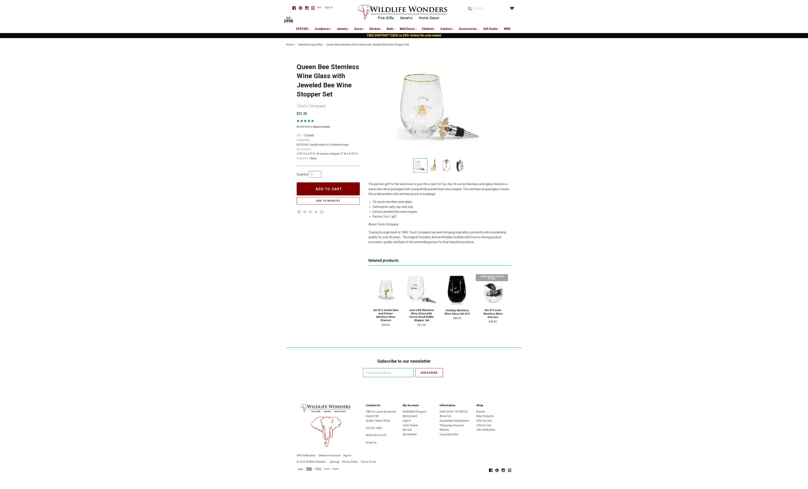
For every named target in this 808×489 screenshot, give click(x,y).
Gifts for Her (483, 425)
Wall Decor (408, 29)
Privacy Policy (350, 461)
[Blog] (313, 8)
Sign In (407, 420)
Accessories (468, 29)
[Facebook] (294, 8)
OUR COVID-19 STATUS (454, 411)
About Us (445, 416)
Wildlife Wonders (316, 461)
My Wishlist (410, 434)
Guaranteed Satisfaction (454, 420)
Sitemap (334, 461)
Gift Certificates (485, 429)
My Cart (407, 429)
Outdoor (446, 29)
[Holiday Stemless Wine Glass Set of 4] (457, 289)
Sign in (328, 7)
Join (319, 7)
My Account (410, 416)
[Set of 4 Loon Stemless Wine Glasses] (493, 289)
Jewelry (342, 29)
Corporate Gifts (449, 434)
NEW (507, 29)
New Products (484, 416)
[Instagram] (306, 8)
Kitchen (375, 29)
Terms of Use (368, 461)
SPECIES (302, 29)
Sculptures (323, 29)
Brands (480, 411)
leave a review (321, 126)
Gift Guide (490, 29)
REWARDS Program (415, 411)
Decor (358, 29)
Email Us (371, 442)
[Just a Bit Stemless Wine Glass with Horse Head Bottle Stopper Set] (421, 289)
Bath (390, 29)
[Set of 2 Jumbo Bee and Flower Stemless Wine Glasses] (386, 289)
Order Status (410, 425)
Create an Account (329, 455)
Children (428, 29)
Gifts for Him (484, 420)
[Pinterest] (300, 8)
